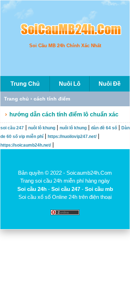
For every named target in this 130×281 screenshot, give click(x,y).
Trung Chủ (25, 84)
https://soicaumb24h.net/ (25, 145)
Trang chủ (16, 99)
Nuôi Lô (70, 84)
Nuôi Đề (110, 84)
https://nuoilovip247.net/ (72, 136)
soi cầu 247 (12, 127)
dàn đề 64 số (104, 127)
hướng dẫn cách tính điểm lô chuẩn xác (63, 114)
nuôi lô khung (41, 127)
